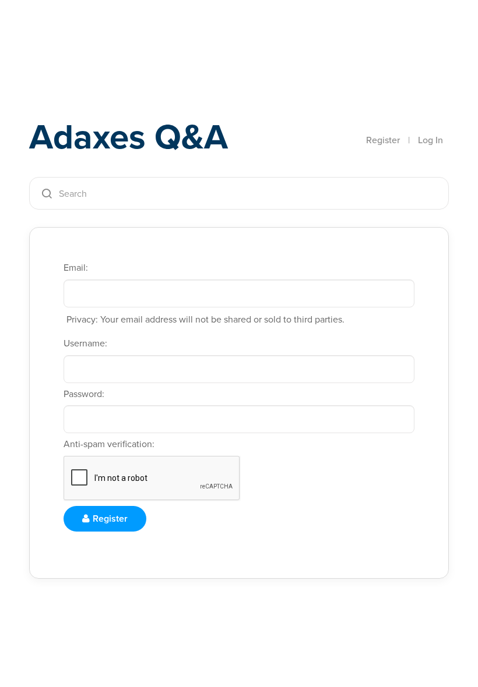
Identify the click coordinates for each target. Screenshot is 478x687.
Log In (430, 140)
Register (383, 140)
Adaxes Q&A (128, 136)
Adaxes (84, 34)
